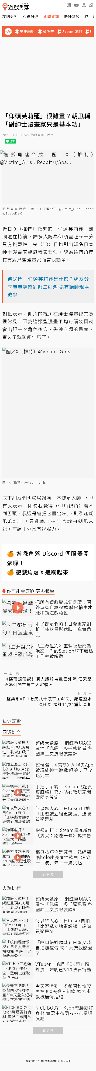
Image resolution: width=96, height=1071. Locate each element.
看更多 (48, 874)
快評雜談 (72, 16)
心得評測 (31, 16)
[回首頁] (15, 7)
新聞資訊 (51, 16)
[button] (91, 5)
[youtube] (76, 5)
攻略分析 (10, 16)
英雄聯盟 (27, 31)
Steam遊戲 (72, 31)
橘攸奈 (48, 31)
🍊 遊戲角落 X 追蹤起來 (38, 572)
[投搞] (69, 5)
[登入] (84, 5)
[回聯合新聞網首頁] (5, 7)
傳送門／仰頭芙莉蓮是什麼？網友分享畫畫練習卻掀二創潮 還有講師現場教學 (48, 286)
